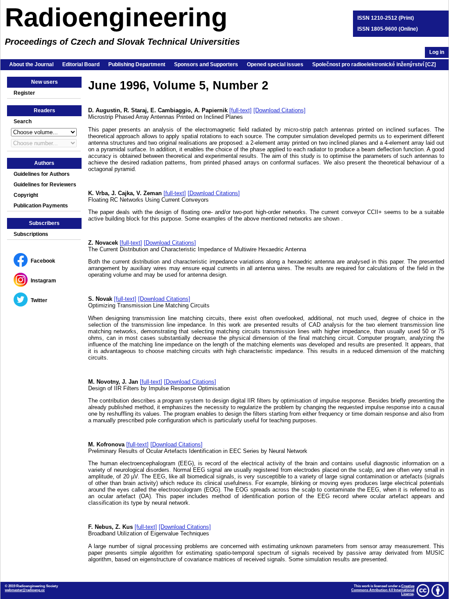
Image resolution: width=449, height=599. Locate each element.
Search (23, 121)
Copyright (26, 195)
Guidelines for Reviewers (45, 185)
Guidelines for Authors (42, 174)
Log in (436, 52)
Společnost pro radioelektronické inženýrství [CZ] (374, 64)
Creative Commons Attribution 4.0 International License (382, 590)
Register (24, 93)
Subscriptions (31, 234)
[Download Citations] (279, 110)
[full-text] (240, 110)
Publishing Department (136, 64)
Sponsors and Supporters (206, 64)
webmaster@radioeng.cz (25, 590)
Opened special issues (275, 64)
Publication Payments (41, 206)
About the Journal (31, 64)
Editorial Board (81, 64)
